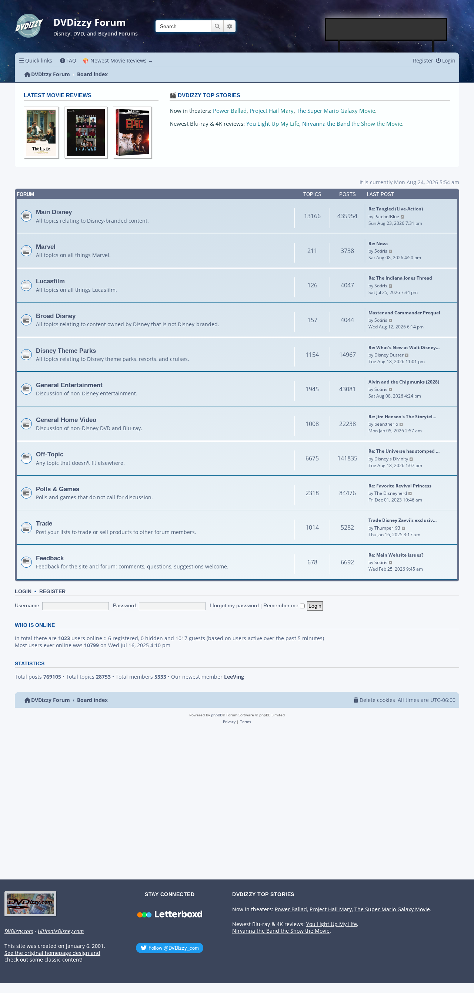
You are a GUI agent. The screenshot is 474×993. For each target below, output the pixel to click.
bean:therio (386, 424)
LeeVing (234, 676)
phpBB (216, 714)
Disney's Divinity (391, 459)
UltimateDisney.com (61, 931)
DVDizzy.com (18, 931)
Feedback (50, 558)
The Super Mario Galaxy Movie (336, 111)
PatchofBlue (386, 216)
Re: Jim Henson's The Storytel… (402, 416)
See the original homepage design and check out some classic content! (52, 956)
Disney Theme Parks (66, 350)
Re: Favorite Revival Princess (399, 486)
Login (23, 591)
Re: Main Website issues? (396, 555)
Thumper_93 (387, 528)
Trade (44, 523)
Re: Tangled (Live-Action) (395, 209)
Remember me (281, 605)
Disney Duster (389, 355)
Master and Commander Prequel (404, 313)
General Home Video (66, 419)
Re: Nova (378, 243)
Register (52, 591)
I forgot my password (234, 605)
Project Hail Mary (272, 111)
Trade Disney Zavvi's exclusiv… (402, 520)
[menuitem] (68, 60)
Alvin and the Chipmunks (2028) (403, 382)
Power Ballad (230, 111)
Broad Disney (56, 316)
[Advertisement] (386, 29)
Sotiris (380, 251)
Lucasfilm (50, 281)
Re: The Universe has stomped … (404, 451)
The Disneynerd (390, 493)
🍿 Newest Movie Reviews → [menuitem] (117, 60)
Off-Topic (49, 454)
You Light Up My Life (272, 124)
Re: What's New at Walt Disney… (404, 347)
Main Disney (54, 212)
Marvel (46, 246)
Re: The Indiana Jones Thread (400, 278)
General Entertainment (69, 385)
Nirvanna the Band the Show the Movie (352, 124)
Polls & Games (57, 489)
